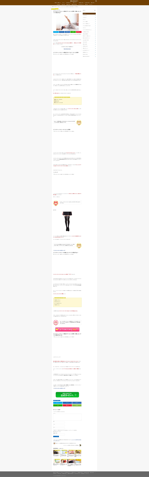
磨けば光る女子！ (74, 1)
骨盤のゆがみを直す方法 (74, 4)
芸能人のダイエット (75, 2)
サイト (54, 427)
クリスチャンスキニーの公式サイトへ (59, 250)
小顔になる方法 (63, 4)
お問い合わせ (86, 4)
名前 (53, 421)
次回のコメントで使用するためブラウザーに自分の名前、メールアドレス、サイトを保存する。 (65, 430)
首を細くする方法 (85, 54)
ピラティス (84, 27)
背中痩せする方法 (68, 4)
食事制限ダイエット (85, 52)
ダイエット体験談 (85, 21)
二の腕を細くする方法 (81, 2)
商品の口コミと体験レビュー (58, 2)
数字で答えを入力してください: (57, 431)
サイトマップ (90, 4)
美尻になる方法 (92, 2)
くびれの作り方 (58, 4)
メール (54, 424)
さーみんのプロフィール (81, 4)
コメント (54, 413)
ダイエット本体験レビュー (86, 23)
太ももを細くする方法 (87, 2)
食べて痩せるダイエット (68, 2)
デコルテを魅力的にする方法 (86, 25)
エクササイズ (84, 17)
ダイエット (63, 2)
